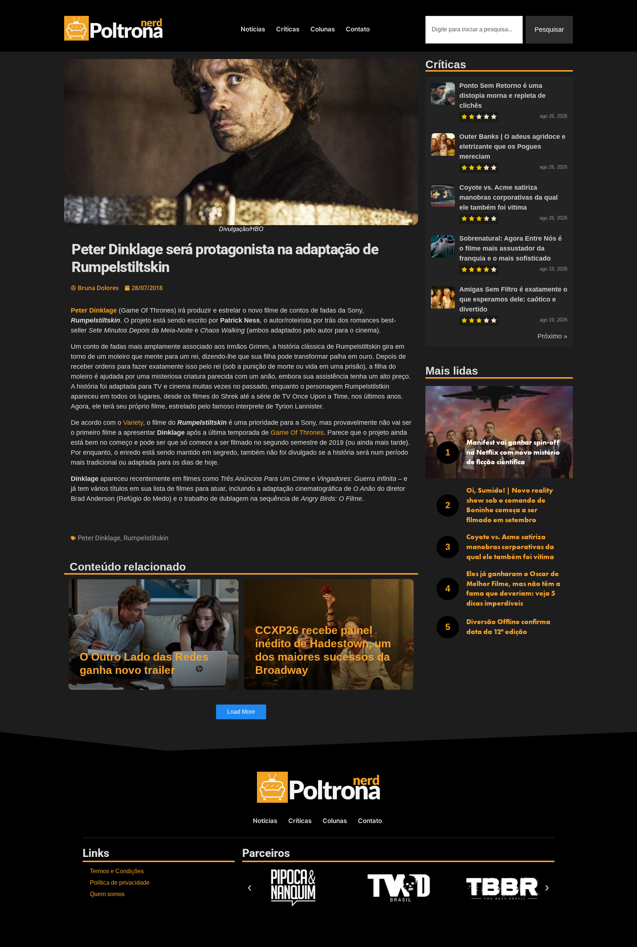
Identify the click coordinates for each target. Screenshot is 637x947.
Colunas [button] (322, 29)
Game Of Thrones (297, 432)
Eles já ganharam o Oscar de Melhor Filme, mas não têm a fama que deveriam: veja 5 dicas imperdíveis (513, 588)
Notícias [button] (253, 29)
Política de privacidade (120, 882)
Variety (133, 422)
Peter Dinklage (99, 538)
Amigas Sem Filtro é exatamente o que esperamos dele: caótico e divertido (513, 299)
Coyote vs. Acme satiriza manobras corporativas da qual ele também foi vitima (508, 197)
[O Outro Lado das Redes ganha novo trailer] (154, 634)
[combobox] (474, 30)
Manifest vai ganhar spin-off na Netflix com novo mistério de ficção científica (513, 452)
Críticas (287, 29)
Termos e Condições (117, 871)
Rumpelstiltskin (145, 538)
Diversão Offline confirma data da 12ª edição (508, 626)
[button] (249, 888)
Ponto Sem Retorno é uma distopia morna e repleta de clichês (502, 95)
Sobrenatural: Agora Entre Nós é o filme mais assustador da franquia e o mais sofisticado (510, 248)
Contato (358, 29)
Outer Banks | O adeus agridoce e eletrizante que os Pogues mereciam (512, 146)
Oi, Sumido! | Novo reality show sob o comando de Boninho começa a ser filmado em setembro (509, 505)
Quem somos (107, 894)
